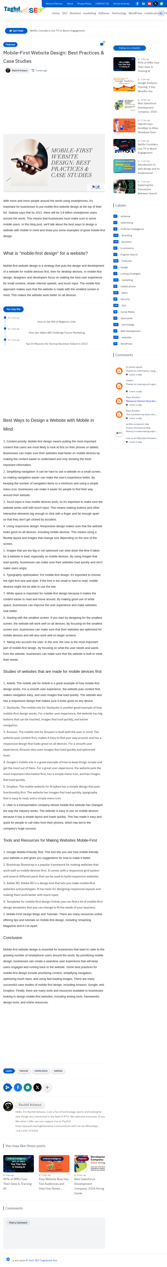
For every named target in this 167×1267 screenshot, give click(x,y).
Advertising (123, 223)
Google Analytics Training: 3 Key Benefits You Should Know (147, 87)
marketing (89, 13)
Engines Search (126, 254)
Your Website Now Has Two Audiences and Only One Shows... (54, 1184)
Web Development (128, 331)
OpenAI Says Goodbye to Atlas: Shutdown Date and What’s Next (148, 128)
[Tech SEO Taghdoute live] (25, 9)
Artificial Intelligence (129, 229)
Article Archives (121, 3)
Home (56, 13)
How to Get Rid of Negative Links (57, 322)
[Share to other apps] (47, 1087)
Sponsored (123, 318)
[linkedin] (143, 3)
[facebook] (137, 3)
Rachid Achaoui (20, 70)
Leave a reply (135, 374)
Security (122, 299)
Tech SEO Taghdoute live (42, 1260)
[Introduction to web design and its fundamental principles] (124, 166)
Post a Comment (18, 1223)
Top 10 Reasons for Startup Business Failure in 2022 (57, 344)
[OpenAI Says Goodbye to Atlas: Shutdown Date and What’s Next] (124, 125)
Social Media (124, 312)
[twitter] (155, 3)
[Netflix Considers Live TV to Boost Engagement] (124, 146)
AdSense (103, 13)
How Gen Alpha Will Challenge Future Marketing (57, 333)
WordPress (135, 13)
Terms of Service (54, 3)
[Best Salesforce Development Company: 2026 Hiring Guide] (124, 105)
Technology (119, 13)
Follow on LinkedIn (129, 48)
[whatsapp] (161, 3)
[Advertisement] (54, 109)
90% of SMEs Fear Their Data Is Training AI (17, 1184)
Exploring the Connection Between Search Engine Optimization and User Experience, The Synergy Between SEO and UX (148, 189)
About (70, 3)
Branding (123, 235)
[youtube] (149, 3)
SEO (64, 13)
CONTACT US (102, 3)
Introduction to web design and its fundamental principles (149, 169)
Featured (10, 44)
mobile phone (153, 13)
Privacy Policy (84, 3)
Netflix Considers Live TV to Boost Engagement (57, 31)
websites (58, 1070)
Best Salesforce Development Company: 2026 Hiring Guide (89, 1186)
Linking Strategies (128, 274)
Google (121, 267)
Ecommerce (124, 248)
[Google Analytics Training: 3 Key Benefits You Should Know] (124, 84)
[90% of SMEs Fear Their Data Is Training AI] (124, 64)
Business (75, 13)
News (121, 293)
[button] (18, 1087)
